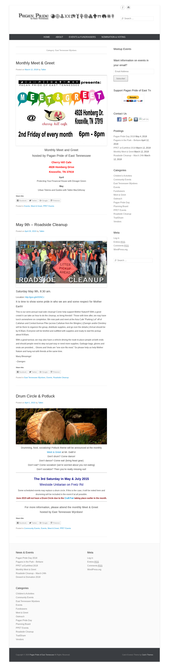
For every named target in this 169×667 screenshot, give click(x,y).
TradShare (118, 218)
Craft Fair (69, 498)
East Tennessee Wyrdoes (34, 377)
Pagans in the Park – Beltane (127, 140)
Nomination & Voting (113, 37)
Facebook (123, 7)
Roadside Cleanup (61, 377)
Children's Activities (123, 176)
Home (47, 37)
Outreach (118, 199)
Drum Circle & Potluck (35, 396)
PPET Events (48, 206)
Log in (116, 238)
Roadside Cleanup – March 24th (129, 155)
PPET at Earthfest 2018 (125, 148)
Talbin (43, 69)
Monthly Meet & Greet (35, 63)
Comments (121, 246)
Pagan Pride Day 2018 (124, 136)
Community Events (32, 528)
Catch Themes (147, 655)
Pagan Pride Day (122, 202)
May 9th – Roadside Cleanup (41, 224)
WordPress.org (121, 249)
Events (27, 206)
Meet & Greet (36, 206)
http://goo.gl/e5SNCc (34, 297)
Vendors (117, 221)
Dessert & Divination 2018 (28, 577)
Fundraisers (119, 191)
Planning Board (121, 206)
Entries (119, 242)
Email (128, 7)
